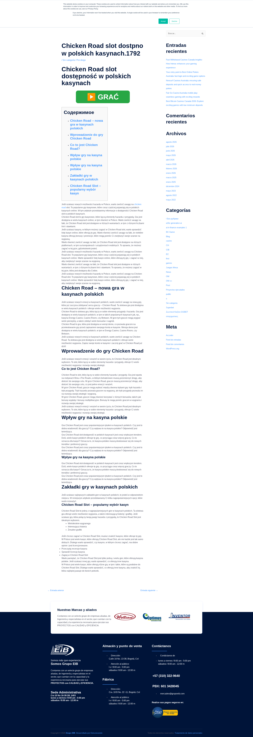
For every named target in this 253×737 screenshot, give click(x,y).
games (169, 263)
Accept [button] (163, 21)
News (168, 272)
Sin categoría (69, 60)
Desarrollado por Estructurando (89, 733)
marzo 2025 (171, 177)
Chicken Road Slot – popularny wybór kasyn (85, 189)
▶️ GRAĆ (103, 97)
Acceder (169, 335)
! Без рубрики (172, 219)
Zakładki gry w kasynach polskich (84, 177)
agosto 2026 (171, 142)
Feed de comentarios (175, 344)
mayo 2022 (171, 200)
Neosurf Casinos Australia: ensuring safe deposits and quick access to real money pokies (183, 84)
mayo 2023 (171, 191)
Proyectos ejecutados (175, 290)
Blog (168, 236)
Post (168, 285)
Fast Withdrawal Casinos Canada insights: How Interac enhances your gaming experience (184, 64)
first (167, 258)
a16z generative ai (174, 223)
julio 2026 (170, 146)
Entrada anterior (56, 590)
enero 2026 (171, 173)
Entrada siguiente (149, 590)
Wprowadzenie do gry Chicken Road (86, 136)
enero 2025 (171, 182)
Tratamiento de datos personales (188, 733)
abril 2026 (170, 160)
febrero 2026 (171, 168)
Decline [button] (174, 21)
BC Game (170, 232)
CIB (167, 250)
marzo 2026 (171, 164)
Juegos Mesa (172, 267)
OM (167, 276)
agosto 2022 (171, 195)
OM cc (169, 281)
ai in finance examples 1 (176, 227)
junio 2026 (170, 151)
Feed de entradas (173, 340)
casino (169, 241)
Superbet (170, 307)
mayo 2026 (171, 155)
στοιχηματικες (172, 316)
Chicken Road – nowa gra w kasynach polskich (86, 124)
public (168, 294)
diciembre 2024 (172, 186)
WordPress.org (172, 348)
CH (167, 245)
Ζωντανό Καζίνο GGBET (177, 312)
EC (167, 254)
